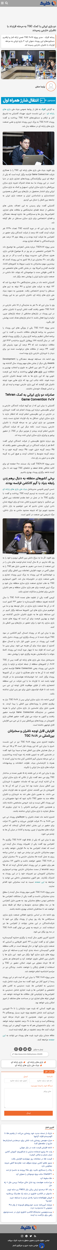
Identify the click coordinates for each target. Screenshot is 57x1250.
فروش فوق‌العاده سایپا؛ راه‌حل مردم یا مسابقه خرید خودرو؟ (31, 1199)
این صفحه (39, 882)
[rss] (35, 1236)
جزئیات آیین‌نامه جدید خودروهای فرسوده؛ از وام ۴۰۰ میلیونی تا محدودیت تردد (30, 1206)
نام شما (50, 1076)
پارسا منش (40, 86)
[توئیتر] (25, 1049)
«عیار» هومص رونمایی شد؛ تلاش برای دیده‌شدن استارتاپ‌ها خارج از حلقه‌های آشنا (27, 1142)
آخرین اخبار (49, 1127)
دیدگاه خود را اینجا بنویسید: (42, 1085)
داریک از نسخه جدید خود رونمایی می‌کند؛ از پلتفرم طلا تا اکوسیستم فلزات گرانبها (28, 1135)
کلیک (15, 1240)
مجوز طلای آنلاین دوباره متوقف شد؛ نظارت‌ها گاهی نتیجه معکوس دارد (28, 1165)
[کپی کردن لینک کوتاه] (28, 1054)
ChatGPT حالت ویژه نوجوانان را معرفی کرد (34, 1174)
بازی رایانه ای (17, 1062)
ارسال (29, 1113)
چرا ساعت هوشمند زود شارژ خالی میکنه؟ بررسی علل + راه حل (28, 1184)
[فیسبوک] (21, 1049)
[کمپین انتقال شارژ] (28, 100)
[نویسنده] (51, 86)
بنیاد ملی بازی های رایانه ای (27, 1065)
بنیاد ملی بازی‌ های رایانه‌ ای (15, 489)
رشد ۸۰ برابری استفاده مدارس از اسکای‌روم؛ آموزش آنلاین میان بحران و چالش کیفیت (28, 1153)
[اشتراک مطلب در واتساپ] (16, 1049)
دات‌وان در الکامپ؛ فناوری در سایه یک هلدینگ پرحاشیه (29, 1193)
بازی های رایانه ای (35, 1062)
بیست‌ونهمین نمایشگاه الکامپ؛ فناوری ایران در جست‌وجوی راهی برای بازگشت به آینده (27, 1214)
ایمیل (25, 1076)
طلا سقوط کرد (46, 1178)
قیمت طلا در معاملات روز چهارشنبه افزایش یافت (31, 1158)
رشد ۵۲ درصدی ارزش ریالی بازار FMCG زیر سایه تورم (30, 1189)
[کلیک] (48, 3)
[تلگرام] (30, 1049)
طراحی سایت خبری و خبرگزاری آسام (25, 1245)
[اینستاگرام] (22, 1236)
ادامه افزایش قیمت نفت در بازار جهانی (36, 1147)
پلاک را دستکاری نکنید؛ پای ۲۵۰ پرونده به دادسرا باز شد (29, 1170)
